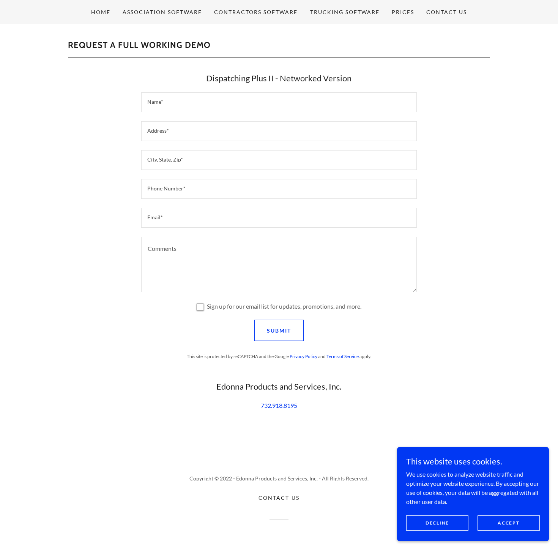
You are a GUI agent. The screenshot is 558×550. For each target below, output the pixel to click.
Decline (437, 523)
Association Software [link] (162, 12)
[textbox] (278, 102)
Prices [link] (403, 12)
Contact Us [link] (446, 12)
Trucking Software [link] (345, 12)
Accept (508, 523)
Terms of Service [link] (342, 356)
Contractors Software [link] (256, 12)
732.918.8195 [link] (279, 405)
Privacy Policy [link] (303, 356)
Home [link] (100, 12)
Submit (279, 330)
